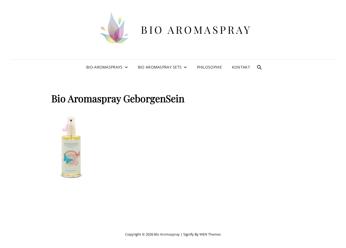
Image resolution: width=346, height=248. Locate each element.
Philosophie (209, 67)
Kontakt (241, 67)
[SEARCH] (259, 67)
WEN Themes (210, 234)
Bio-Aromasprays (104, 67)
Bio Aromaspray (196, 29)
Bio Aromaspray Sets (160, 67)
